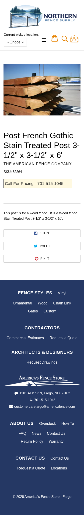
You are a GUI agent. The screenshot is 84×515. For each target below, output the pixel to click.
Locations (59, 468)
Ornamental (22, 303)
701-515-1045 (44, 400)
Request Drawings (42, 362)
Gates (33, 311)
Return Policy (32, 441)
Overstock (47, 424)
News (36, 433)
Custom (49, 311)
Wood (43, 303)
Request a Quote (63, 338)
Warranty (56, 441)
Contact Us (56, 433)
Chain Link (62, 303)
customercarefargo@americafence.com (44, 406)
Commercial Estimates (25, 338)
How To (67, 424)
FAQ (22, 433)
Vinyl (62, 293)
